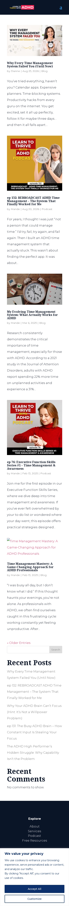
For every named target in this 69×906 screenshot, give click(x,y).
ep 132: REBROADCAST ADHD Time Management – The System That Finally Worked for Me (33, 201)
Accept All (34, 889)
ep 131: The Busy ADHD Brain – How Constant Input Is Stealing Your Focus (34, 732)
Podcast (47, 209)
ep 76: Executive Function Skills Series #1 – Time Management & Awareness (31, 465)
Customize (34, 898)
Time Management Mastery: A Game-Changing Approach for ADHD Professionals (30, 567)
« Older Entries (19, 643)
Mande (15, 209)
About (35, 826)
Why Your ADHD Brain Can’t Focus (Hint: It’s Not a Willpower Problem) (34, 712)
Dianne (15, 71)
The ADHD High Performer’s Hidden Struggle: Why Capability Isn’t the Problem (33, 752)
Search (55, 649)
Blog (44, 71)
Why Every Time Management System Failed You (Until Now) (30, 64)
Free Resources (34, 840)
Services (34, 831)
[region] (34, 877)
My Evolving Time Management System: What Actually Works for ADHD (32, 315)
